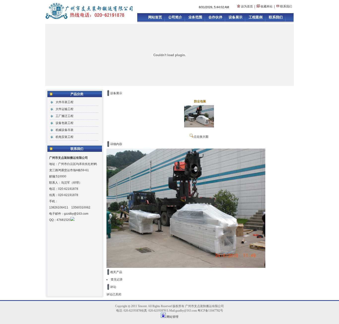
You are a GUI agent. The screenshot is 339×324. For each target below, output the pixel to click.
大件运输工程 (64, 109)
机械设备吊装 (64, 130)
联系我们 (286, 6)
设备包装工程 (64, 123)
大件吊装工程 (64, 102)
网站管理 (172, 317)
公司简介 (175, 17)
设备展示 (235, 17)
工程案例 (256, 17)
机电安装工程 (64, 137)
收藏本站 (266, 6)
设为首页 (247, 6)
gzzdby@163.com (76, 213)
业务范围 (195, 17)
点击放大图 (201, 136)
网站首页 (155, 17)
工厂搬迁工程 (64, 116)
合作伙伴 (215, 17)
